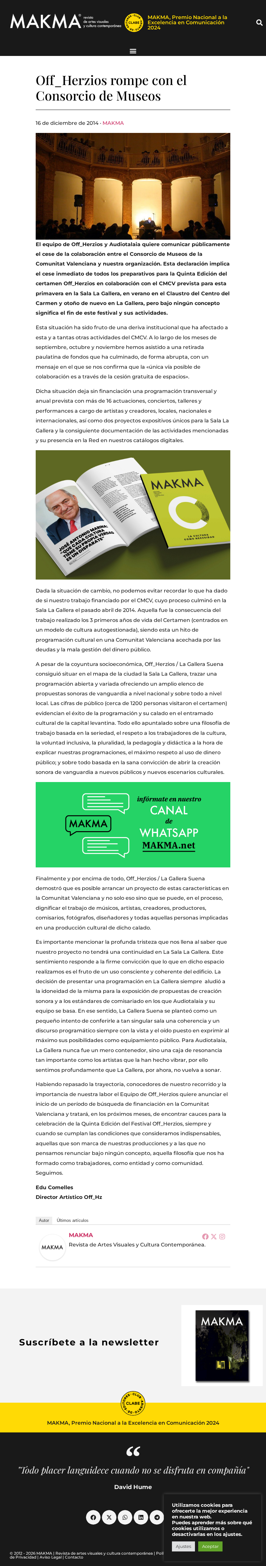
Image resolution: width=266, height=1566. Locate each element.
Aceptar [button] (210, 1546)
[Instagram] (222, 1236)
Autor (44, 1220)
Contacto (74, 1557)
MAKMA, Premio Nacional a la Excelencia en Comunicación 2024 (187, 22)
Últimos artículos (73, 1220)
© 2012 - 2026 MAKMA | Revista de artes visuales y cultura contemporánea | (83, 1553)
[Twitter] (214, 1236)
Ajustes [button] (183, 1546)
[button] (259, 22)
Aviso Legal (51, 1557)
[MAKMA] (53, 1247)
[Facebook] (205, 1236)
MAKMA (113, 123)
